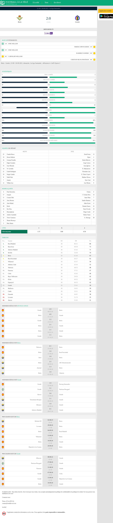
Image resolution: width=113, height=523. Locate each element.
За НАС (4, 507)
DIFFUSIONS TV (49, 29)
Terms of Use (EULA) (8, 501)
